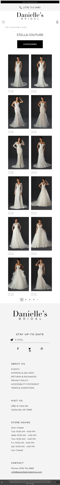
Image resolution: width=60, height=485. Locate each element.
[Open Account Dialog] (57, 22)
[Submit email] (12, 341)
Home (6, 27)
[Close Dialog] (2, 482)
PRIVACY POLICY (19, 380)
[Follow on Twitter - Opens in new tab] (30, 348)
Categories (30, 44)
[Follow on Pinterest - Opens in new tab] (30, 351)
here (33, 483)
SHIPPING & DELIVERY (22, 373)
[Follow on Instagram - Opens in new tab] (42, 348)
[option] (18, 72)
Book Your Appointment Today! (30, 1)
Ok (58, 482)
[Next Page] (38, 299)
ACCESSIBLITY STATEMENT (25, 384)
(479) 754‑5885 (26, 468)
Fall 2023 (24, 27)
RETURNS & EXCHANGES (24, 376)
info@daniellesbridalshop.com (26, 472)
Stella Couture (15, 27)
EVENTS (15, 369)
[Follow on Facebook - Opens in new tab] (18, 348)
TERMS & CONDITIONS (22, 388)
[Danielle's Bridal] (30, 16)
